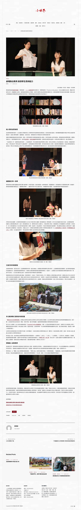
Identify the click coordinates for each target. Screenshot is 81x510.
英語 (40, 26)
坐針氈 (27, 139)
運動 (61, 22)
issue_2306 (14, 415)
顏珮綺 (7, 83)
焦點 (17, 22)
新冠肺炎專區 (26, 22)
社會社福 (39, 22)
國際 (36, 22)
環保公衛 (44, 22)
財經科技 (53, 22)
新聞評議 (57, 22)
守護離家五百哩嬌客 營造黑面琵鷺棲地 (64, 440)
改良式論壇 (32, 139)
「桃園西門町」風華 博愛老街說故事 (38, 474)
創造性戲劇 (16, 90)
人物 (64, 22)
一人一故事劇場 (29, 90)
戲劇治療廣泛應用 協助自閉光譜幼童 (15, 402)
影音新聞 (20, 22)
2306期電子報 (10, 440)
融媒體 (37, 26)
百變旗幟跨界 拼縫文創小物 (12, 461)
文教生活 (48, 22)
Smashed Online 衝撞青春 (34, 324)
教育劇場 (29, 415)
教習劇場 (23, 415)
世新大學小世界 (16, 506)
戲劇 (19, 415)
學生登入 (21, 506)
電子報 (43, 26)
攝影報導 (32, 22)
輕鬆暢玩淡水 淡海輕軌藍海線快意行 (61, 476)
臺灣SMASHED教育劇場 (13, 320)
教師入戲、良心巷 (44, 337)
